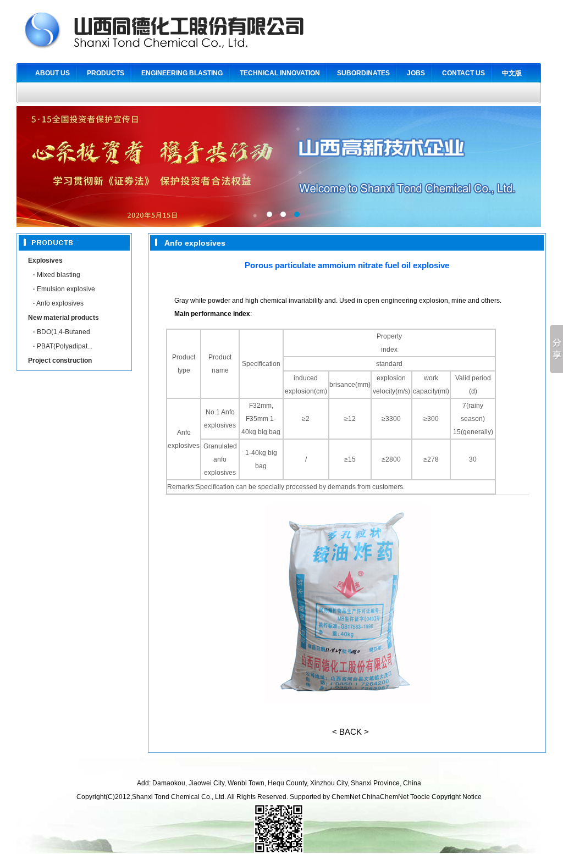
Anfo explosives (58, 303)
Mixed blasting (56, 275)
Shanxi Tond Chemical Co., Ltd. (179, 797)
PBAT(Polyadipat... (62, 346)
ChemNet (346, 797)
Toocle (420, 797)
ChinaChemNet (385, 797)
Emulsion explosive (64, 289)
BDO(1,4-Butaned (61, 332)
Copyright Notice (457, 797)
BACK (350, 731)
